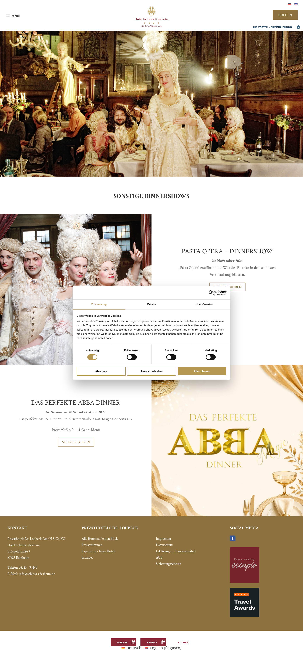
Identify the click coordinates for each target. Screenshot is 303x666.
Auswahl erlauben (151, 371)
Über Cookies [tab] (204, 304)
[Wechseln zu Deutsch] (289, 4)
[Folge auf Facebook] (232, 538)
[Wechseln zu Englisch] (296, 4)
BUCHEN (285, 15)
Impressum (163, 538)
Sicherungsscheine (168, 564)
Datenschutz (164, 545)
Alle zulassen (202, 371)
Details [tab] (151, 304)
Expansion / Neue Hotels (99, 551)
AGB (159, 557)
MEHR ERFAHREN (76, 442)
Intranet (87, 557)
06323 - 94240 (28, 567)
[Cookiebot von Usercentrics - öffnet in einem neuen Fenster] (211, 292)
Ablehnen (101, 371)
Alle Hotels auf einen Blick (100, 538)
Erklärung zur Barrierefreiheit (176, 551)
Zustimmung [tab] (99, 304)
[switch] (132, 357)
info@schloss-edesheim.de (37, 574)
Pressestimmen (92, 545)
